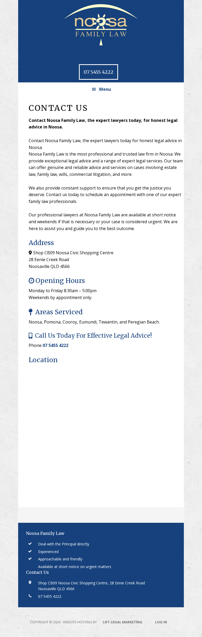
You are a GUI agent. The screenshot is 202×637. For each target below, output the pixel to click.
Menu (105, 89)
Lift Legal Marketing (122, 622)
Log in (161, 622)
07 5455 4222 (98, 72)
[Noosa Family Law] (101, 25)
